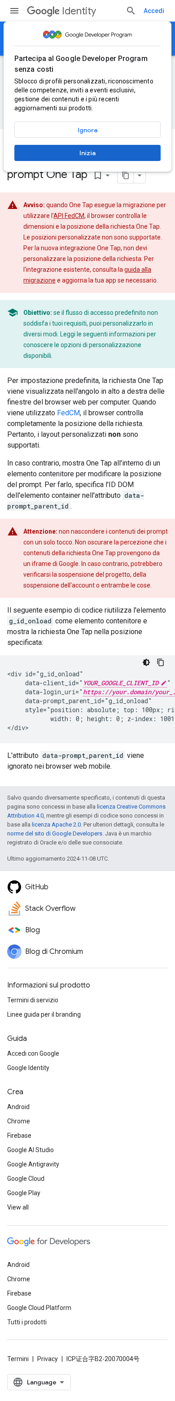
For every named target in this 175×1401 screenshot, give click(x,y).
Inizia (87, 153)
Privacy (47, 1358)
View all (18, 1207)
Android (18, 1106)
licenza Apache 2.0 (56, 824)
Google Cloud (25, 1178)
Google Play (23, 1193)
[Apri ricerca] (131, 10)
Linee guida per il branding (44, 1014)
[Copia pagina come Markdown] (126, 175)
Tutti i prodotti (27, 1322)
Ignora (87, 130)
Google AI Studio (30, 1149)
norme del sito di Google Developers (54, 833)
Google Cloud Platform (39, 1307)
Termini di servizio (32, 1000)
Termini (18, 1358)
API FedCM (68, 215)
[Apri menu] (14, 11)
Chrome (18, 1121)
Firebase (19, 1135)
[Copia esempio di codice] (160, 662)
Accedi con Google (33, 1053)
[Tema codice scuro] (146, 662)
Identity (79, 11)
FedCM (68, 413)
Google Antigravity (33, 1164)
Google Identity (28, 1067)
